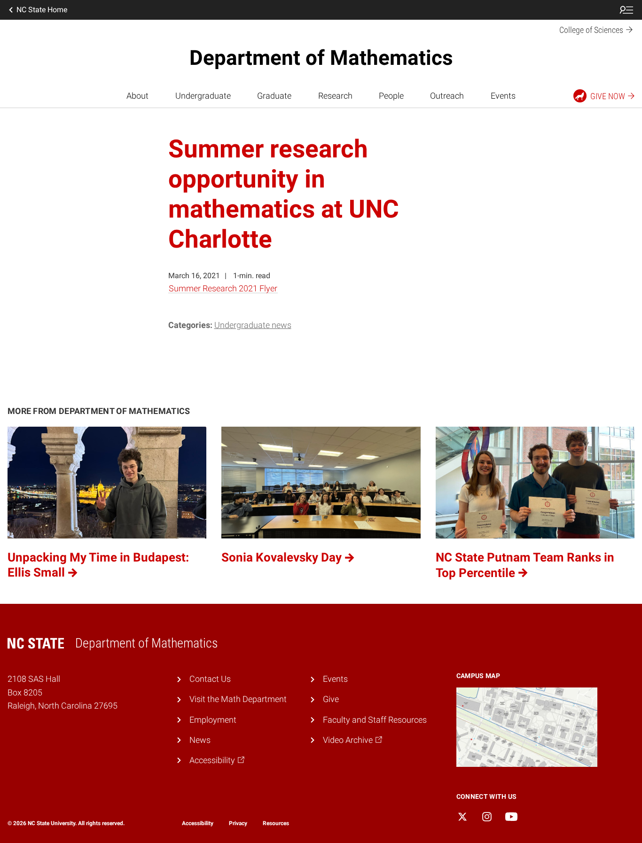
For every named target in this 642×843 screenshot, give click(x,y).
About (137, 96)
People (391, 96)
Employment (212, 720)
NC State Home (41, 9)
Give (331, 699)
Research (335, 96)
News (200, 740)
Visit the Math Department (238, 699)
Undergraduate (203, 96)
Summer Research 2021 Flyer (223, 288)
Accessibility (197, 823)
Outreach (447, 96)
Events (503, 96)
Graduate (274, 96)
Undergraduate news (252, 325)
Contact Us (210, 679)
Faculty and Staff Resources (375, 720)
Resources (276, 823)
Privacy (238, 823)
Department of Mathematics (321, 58)
